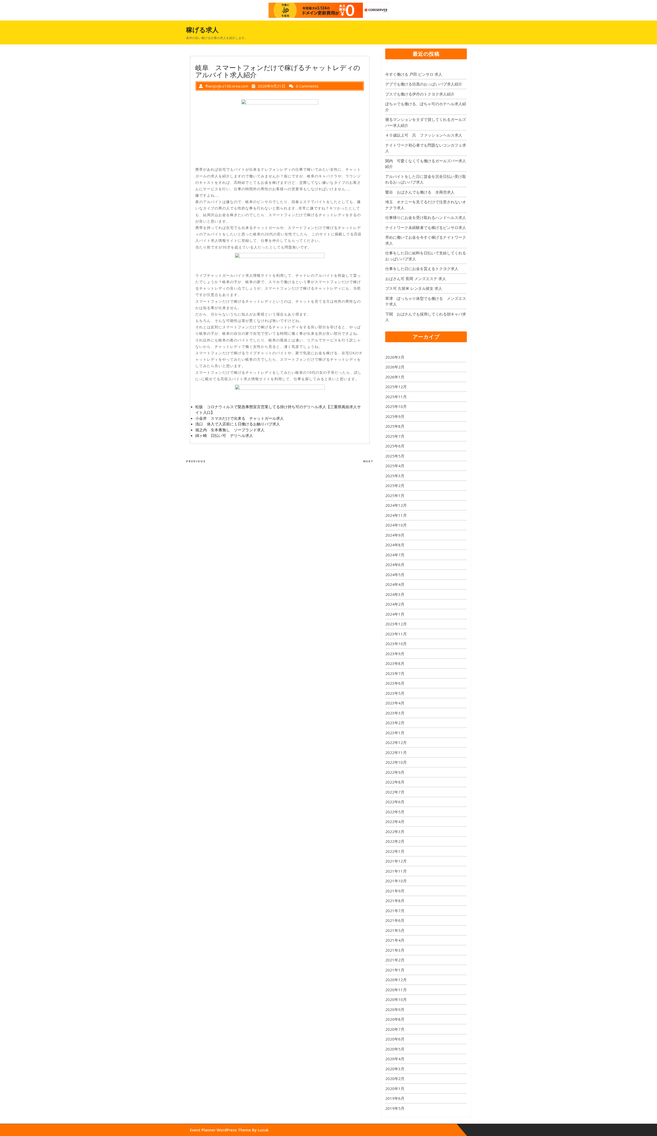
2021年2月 (394, 959)
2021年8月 (394, 900)
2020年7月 (394, 1029)
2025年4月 (394, 465)
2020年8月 (394, 1019)
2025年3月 (394, 475)
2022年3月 (394, 831)
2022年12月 (396, 742)
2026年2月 (394, 366)
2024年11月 (396, 515)
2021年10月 (396, 880)
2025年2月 (394, 485)
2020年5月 (394, 1049)
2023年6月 (394, 683)
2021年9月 (394, 890)
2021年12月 (396, 861)
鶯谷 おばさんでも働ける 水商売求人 (420, 192)
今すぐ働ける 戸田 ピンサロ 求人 (413, 74)
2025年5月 (394, 456)
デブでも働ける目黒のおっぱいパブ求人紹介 (423, 84)
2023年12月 (396, 623)
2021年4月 (394, 940)
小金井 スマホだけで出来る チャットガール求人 (239, 418)
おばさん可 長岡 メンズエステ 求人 (415, 278)
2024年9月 (394, 535)
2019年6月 (394, 1098)
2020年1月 (394, 1088)
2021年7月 (394, 910)
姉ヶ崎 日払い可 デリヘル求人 (224, 435)
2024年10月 (396, 525)
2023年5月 (394, 693)
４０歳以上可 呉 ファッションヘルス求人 (423, 135)
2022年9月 (394, 772)
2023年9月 (394, 653)
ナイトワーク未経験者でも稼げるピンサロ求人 (425, 227)
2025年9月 (394, 416)
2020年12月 (396, 979)
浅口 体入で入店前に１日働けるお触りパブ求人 (237, 423)
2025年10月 (396, 406)
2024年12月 (396, 505)
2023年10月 (396, 643)
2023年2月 (394, 722)
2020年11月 (396, 989)
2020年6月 (394, 1039)
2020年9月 (394, 1009)
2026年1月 (394, 376)
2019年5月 (394, 1108)
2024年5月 (394, 574)
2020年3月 (394, 1068)
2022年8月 (394, 782)
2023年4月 (394, 702)
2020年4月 (394, 1058)
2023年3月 (394, 712)
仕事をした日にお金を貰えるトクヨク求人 (421, 268)
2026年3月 (394, 357)
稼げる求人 (202, 29)
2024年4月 (394, 584)
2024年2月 (394, 604)
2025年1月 (394, 495)
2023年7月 (394, 673)
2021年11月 (396, 871)
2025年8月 (394, 426)
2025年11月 (396, 396)
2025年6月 (394, 445)
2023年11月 (396, 633)
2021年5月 (394, 930)
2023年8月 (394, 663)
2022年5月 (394, 811)
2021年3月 (394, 950)
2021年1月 (394, 969)
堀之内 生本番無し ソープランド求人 (230, 429)
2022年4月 (394, 821)
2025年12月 (396, 386)
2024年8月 (394, 544)
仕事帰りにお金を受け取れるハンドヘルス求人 (425, 217)
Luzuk (263, 1129)
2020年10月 (396, 999)
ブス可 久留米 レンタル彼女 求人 (413, 288)
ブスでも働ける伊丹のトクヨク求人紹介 (420, 94)
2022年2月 (394, 841)
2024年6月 (394, 564)
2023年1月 (394, 732)
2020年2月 (394, 1078)
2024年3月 (394, 594)
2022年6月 (394, 801)
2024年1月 (394, 614)
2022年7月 (394, 792)
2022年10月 (396, 762)
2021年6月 (394, 920)
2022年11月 (396, 752)
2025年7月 (394, 436)
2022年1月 (394, 851)
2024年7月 (394, 554)
